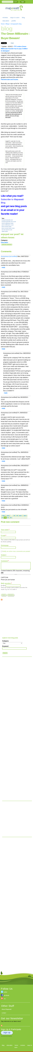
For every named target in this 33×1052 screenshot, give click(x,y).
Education (4, 242)
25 (8, 517)
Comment (5, 561)
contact (4, 1013)
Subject (3, 555)
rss (5, 998)
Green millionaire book (7, 223)
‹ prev (7, 515)
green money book (6, 226)
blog (23, 17)
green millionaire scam (8, 225)
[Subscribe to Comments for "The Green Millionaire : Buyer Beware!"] (1, 599)
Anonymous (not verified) (9, 256)
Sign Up (6, 1032)
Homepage (5, 545)
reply (3, 267)
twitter (5, 992)
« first (3, 515)
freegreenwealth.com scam (9, 221)
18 (14, 515)
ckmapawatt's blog (16, 24)
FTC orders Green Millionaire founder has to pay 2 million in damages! (14, 49)
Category (5, 641)
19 (17, 515)
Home (2, 24)
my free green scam (7, 229)
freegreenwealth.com (7, 220)
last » (25, 515)
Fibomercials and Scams (9, 79)
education (5, 21)
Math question (6, 583)
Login (22, 1)
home (16, 1045)
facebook (6, 995)
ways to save (14, 17)
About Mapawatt (6, 1009)
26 (10, 517)
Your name (5, 529)
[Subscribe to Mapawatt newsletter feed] (1, 1025)
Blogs (7, 24)
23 (2, 517)
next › (20, 515)
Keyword (5, 646)
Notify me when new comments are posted (16, 551)
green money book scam (8, 228)
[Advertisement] (16, 618)
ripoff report (5, 231)
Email (12, 43)
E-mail (3, 535)
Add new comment (6, 244)
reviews (5, 17)
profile (14, 21)
